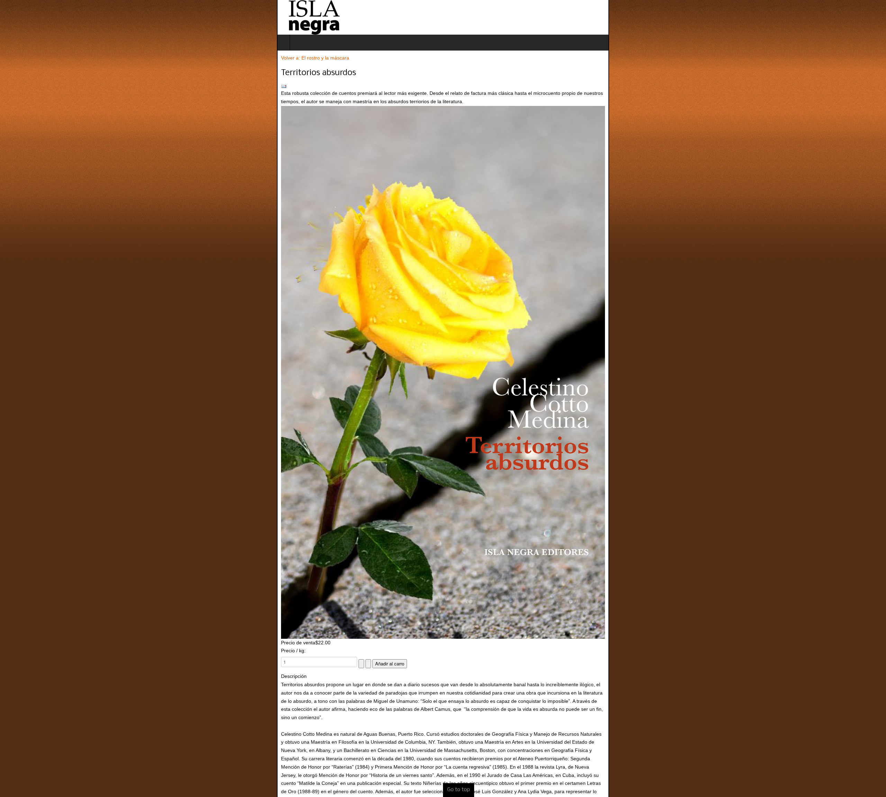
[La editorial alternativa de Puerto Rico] (37, 17)
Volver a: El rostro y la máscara (38, 58)
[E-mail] (443, 86)
